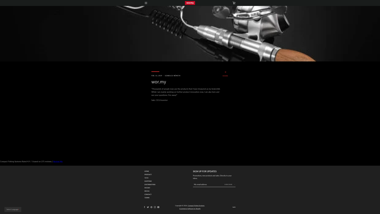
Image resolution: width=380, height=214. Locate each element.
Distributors (149, 184)
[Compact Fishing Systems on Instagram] (155, 207)
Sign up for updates (205, 171)
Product (148, 174)
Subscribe (229, 184)
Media (147, 191)
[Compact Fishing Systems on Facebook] (144, 207)
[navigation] (145, 2)
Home (146, 171)
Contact (148, 194)
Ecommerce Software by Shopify (190, 209)
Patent (147, 188)
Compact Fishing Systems (196, 205)
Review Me (58, 161)
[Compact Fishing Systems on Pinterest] (151, 207)
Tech (146, 178)
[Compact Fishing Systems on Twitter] (148, 207)
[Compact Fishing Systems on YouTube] (158, 207)
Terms (147, 198)
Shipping (148, 181)
